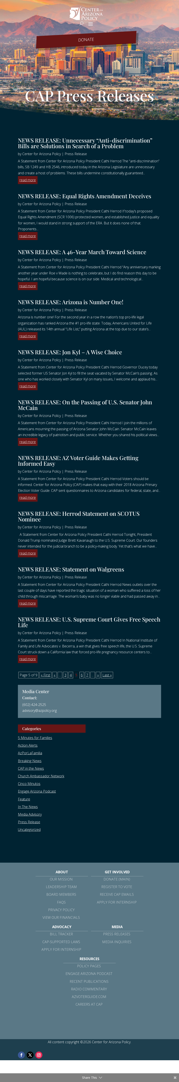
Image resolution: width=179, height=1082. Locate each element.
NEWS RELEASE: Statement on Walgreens (71, 569)
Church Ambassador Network (41, 776)
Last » (107, 675)
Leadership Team (61, 886)
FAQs (61, 902)
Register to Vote (116, 886)
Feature (24, 799)
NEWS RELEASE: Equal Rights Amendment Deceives (84, 196)
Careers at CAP (89, 1004)
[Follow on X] (30, 1055)
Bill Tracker (61, 934)
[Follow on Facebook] (21, 1055)
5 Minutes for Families (35, 737)
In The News (28, 806)
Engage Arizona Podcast (37, 791)
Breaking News (29, 760)
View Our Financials (61, 917)
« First (45, 675)
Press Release (76, 153)
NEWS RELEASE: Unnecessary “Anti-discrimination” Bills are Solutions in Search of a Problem (85, 143)
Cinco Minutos (29, 783)
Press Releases (116, 934)
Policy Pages (89, 966)
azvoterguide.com (89, 996)
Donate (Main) (116, 879)
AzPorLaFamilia (30, 753)
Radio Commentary (89, 989)
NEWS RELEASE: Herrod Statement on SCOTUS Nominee (78, 516)
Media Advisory (30, 814)
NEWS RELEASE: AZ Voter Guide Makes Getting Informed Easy (78, 460)
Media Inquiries (116, 941)
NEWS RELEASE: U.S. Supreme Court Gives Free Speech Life (89, 622)
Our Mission (61, 879)
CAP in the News (31, 768)
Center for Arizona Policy (41, 153)
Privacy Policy (61, 909)
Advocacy (61, 926)
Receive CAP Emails (117, 894)
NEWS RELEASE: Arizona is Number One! (70, 302)
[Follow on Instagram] (38, 1055)
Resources (89, 958)
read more (27, 180)
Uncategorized (29, 829)
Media (117, 926)
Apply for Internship (117, 902)
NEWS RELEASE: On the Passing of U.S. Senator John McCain (85, 405)
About (62, 872)
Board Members (61, 894)
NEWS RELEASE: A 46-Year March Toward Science (82, 252)
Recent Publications (89, 981)
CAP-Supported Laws (61, 941)
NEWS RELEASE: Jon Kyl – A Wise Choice (70, 352)
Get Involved (117, 872)
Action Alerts (28, 745)
